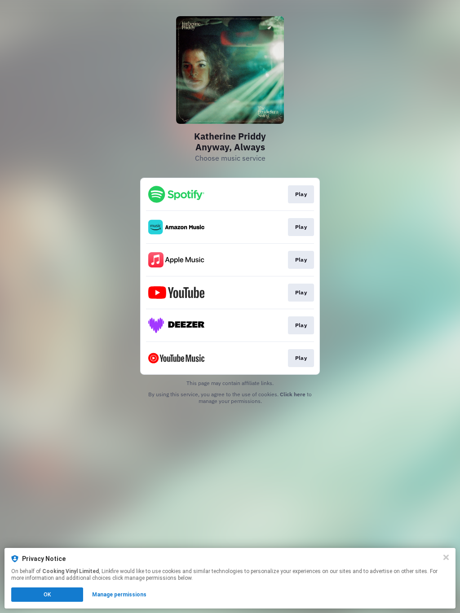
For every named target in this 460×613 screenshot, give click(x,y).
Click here (292, 394)
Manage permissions (119, 594)
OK (47, 594)
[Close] (446, 557)
